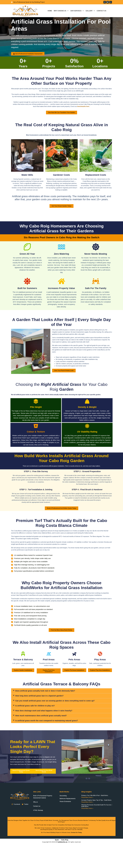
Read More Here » (87, 797)
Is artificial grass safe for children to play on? (35, 706)
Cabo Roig (64, 840)
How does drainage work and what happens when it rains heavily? (43, 711)
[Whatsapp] (110, 2)
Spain (57, 840)
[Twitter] (107, 2)
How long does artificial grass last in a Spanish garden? (39, 696)
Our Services (75, 11)
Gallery (89, 11)
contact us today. (76, 832)
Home (50, 11)
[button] (61, 690)
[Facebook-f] (104, 2)
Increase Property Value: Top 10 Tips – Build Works (96, 800)
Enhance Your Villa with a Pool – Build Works (94, 795)
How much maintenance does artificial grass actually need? (41, 716)
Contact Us (101, 11)
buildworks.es (62, 842)
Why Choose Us (60, 11)
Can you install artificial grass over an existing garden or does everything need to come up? (55, 701)
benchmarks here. (83, 106)
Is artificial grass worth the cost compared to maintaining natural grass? (46, 721)
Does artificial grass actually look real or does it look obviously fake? (45, 691)
